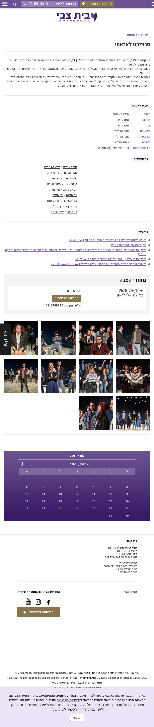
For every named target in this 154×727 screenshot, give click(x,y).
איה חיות (55, 189)
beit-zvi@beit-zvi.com (117, 557)
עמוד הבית (144, 35)
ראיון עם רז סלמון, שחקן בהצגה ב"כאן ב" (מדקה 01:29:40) (110, 259)
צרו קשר (131, 541)
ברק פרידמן (54, 173)
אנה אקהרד (70, 178)
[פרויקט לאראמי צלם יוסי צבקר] (133, 338)
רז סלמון (72, 212)
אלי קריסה (57, 212)
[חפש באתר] (14, 4)
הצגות (131, 35)
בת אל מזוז (54, 201)
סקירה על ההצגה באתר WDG (128, 245)
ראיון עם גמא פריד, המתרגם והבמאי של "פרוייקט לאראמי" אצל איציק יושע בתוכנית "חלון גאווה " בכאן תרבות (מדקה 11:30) (75, 252)
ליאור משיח (54, 184)
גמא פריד (123, 120)
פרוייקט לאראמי (132, 44)
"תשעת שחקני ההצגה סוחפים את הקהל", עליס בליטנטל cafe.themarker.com (98, 264)
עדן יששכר (70, 201)
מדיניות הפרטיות (68, 700)
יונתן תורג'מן (58, 206)
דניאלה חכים (52, 167)
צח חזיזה (71, 195)
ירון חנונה (58, 195)
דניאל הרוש (70, 189)
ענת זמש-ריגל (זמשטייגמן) (112, 148)
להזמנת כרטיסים (66, 298)
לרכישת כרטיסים (99, 4)
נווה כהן (72, 206)
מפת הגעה (130, 592)
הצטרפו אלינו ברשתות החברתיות (38, 592)
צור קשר (5, 339)
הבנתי (77, 717)
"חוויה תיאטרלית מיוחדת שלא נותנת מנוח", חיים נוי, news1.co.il (107, 240)
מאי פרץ (55, 178)
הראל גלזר (70, 184)
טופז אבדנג (70, 167)
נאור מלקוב (70, 173)
